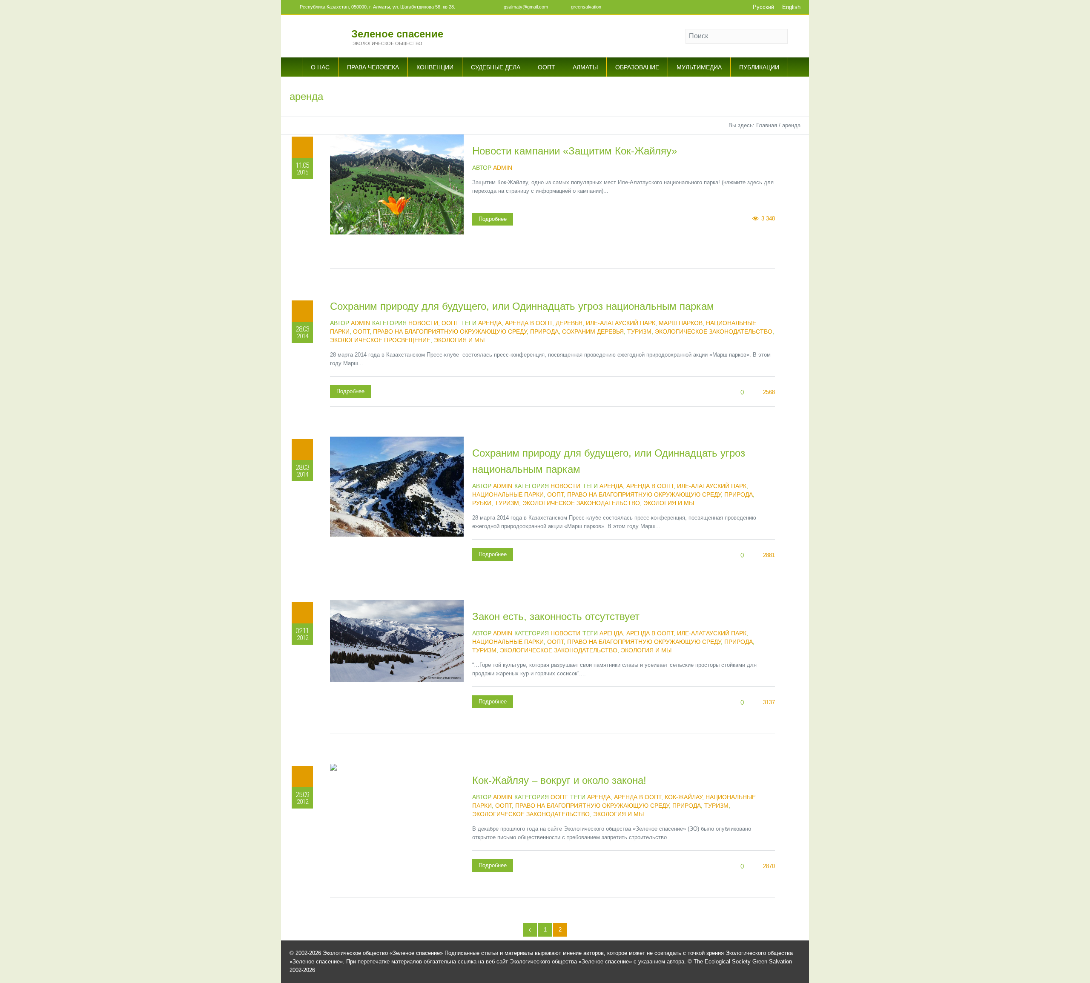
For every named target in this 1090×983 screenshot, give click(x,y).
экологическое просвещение (380, 340)
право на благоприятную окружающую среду (450, 331)
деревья (569, 323)
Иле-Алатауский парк (620, 323)
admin (502, 167)
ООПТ (450, 323)
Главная (766, 125)
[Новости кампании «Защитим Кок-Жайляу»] (397, 201)
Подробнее (493, 219)
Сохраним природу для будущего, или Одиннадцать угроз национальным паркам (522, 306)
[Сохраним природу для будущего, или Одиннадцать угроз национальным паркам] (397, 503)
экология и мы (459, 340)
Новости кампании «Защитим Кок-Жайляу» (574, 151)
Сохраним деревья (593, 331)
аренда (490, 323)
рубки (481, 503)
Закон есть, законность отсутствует (556, 616)
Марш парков (681, 323)
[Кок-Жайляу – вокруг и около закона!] (397, 830)
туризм (639, 331)
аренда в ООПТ (528, 323)
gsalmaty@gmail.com (526, 6)
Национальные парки (508, 494)
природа (544, 331)
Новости (423, 323)
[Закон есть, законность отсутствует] (397, 667)
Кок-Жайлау (683, 797)
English (791, 7)
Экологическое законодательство (713, 331)
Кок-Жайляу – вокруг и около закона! (559, 780)
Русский (763, 7)
